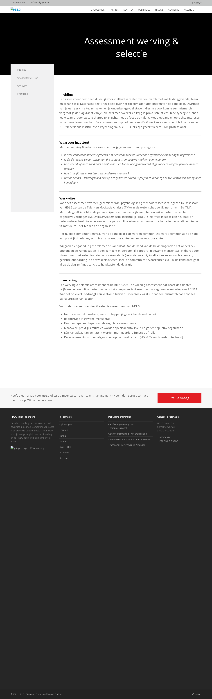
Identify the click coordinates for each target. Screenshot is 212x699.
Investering (23, 94)
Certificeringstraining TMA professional (127, 433)
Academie (64, 452)
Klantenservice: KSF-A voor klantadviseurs (129, 439)
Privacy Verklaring (44, 694)
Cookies (58, 694)
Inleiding (21, 70)
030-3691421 (19, 2)
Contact (196, 3)
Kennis (62, 435)
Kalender (63, 458)
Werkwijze (22, 86)
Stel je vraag (179, 398)
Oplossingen (65, 424)
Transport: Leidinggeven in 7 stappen (126, 444)
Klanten (63, 441)
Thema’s (63, 429)
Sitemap (30, 694)
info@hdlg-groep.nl (40, 2)
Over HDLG (65, 446)
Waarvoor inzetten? (27, 78)
